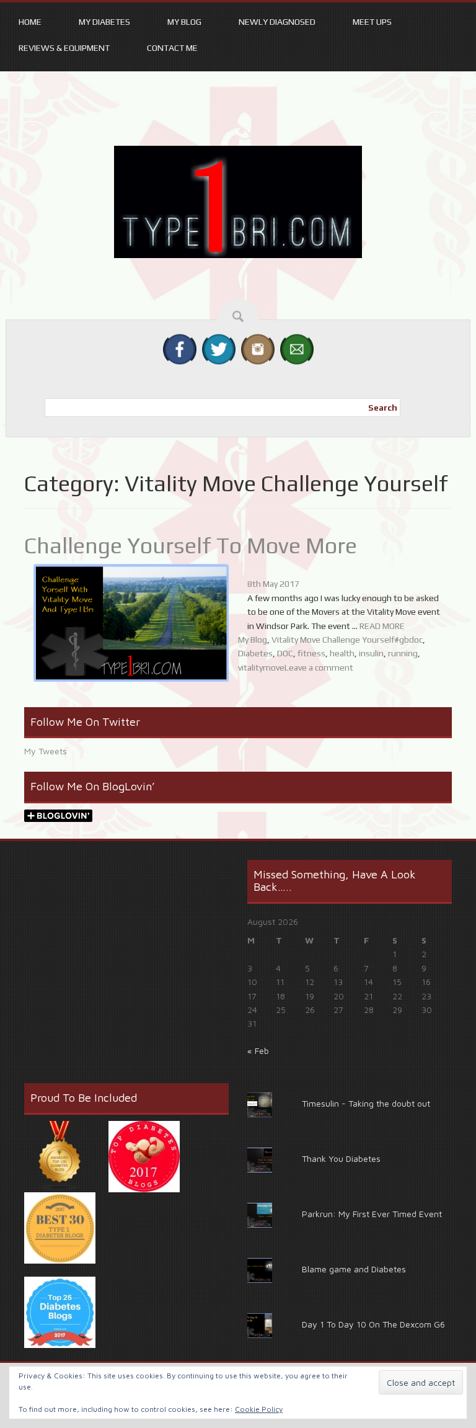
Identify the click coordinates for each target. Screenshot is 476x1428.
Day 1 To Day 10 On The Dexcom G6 (373, 1324)
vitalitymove (261, 667)
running (403, 653)
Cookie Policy (259, 1409)
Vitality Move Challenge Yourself (332, 640)
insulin (371, 653)
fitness (311, 653)
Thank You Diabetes (341, 1158)
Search (382, 408)
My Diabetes (104, 22)
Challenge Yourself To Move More (190, 545)
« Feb (258, 1050)
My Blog (184, 22)
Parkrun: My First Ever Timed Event (372, 1213)
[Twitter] (218, 349)
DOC (285, 653)
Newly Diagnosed (277, 22)
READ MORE (382, 626)
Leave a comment (318, 667)
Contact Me (172, 48)
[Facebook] (179, 349)
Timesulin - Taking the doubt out (366, 1103)
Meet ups (372, 22)
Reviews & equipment (64, 48)
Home (30, 22)
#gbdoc (408, 640)
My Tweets (45, 751)
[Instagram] (257, 349)
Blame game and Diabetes (354, 1269)
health (342, 653)
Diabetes (255, 653)
